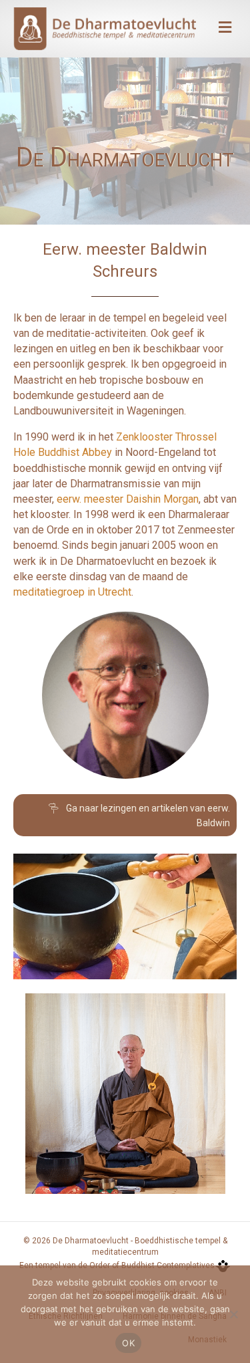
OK (128, 1343)
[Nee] (233, 1314)
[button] (125, 815)
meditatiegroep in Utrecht (72, 592)
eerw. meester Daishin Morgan (128, 499)
